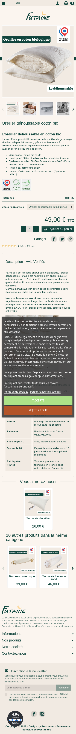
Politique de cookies (16, 391)
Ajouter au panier (61, 229)
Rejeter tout (38, 410)
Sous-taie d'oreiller (38, 518)
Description (14, 262)
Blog (18, 3)
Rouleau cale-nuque (22, 576)
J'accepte (38, 400)
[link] (54, 239)
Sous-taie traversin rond (54, 578)
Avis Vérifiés (35, 262)
